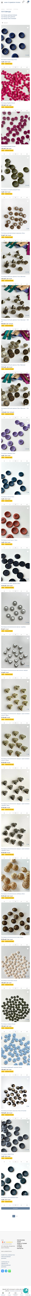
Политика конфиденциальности (18, 1290)
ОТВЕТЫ (19, 1245)
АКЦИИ (19, 1241)
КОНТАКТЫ (20, 1248)
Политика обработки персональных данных (8, 1256)
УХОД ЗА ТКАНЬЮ (22, 1243)
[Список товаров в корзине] (27, 3)
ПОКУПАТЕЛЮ (21, 1240)
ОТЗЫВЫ (19, 1246)
